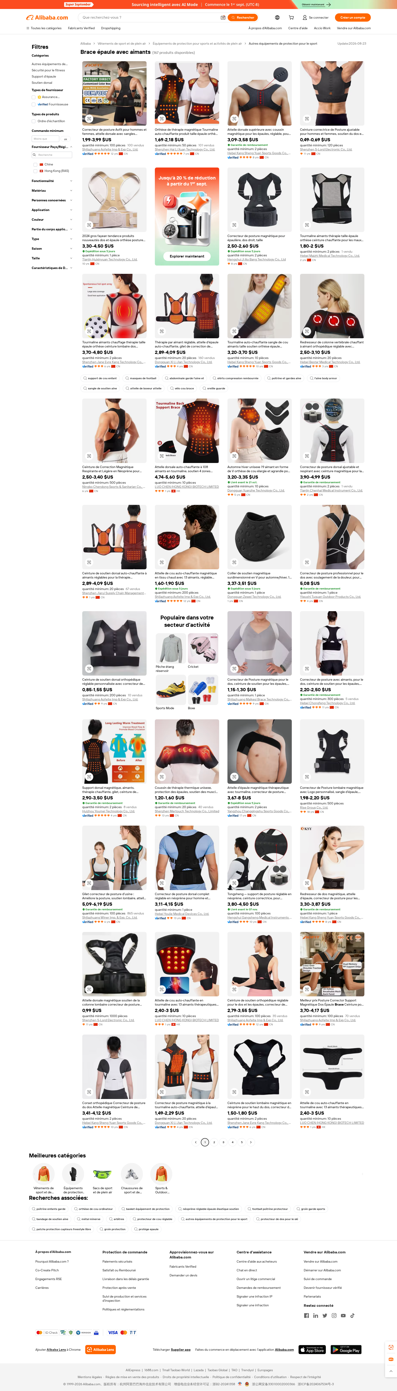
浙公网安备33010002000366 (273, 1384)
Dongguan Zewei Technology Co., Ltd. (254, 597)
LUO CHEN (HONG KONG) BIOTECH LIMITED (187, 487)
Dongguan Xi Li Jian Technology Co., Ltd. (183, 362)
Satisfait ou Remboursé (119, 1270)
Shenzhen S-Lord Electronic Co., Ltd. (326, 149)
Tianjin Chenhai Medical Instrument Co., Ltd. (331, 490)
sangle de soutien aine (102, 388)
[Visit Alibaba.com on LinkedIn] (315, 1315)
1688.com (151, 1370)
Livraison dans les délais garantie (125, 1279)
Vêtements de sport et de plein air (122, 43)
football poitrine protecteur (270, 1209)
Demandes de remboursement (259, 1288)
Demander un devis (183, 1275)
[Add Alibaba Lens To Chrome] (100, 1349)
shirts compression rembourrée (237, 378)
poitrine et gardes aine (286, 378)
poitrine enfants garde (51, 1209)
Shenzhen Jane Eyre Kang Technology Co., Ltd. (114, 362)
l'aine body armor (326, 378)
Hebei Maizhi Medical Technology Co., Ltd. (330, 255)
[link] (391, 1347)
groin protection (114, 1229)
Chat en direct (247, 1270)
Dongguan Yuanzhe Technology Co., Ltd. (256, 490)
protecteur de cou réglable (154, 1219)
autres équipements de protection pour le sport (216, 1219)
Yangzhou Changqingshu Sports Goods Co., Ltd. (259, 811)
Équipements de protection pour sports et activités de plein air (197, 43)
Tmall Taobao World (176, 1370)
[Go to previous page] (196, 1142)
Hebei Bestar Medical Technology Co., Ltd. (330, 362)
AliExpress (133, 1370)
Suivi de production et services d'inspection (124, 1298)
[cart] (292, 18)
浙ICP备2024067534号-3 (316, 1384)
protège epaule (149, 1229)
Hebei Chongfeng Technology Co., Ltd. (327, 703)
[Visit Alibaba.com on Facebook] (306, 1315)
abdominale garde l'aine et (187, 378)
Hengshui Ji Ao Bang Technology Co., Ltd (256, 259)
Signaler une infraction (253, 1305)
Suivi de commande (318, 1279)
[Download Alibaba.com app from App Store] (312, 1349)
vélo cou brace (184, 388)
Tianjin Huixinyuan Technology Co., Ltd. (109, 259)
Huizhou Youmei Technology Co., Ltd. (108, 811)
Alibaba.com (284, 1349)
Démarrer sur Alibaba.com (322, 1270)
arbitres (119, 1219)
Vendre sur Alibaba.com (320, 1261)
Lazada (199, 1370)
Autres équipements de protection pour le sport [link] (283, 43)
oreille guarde (216, 388)
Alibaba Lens (56, 1349)
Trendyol (247, 1370)
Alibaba (85, 43)
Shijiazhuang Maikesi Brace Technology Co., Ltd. (259, 699)
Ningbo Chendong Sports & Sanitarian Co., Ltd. (114, 487)
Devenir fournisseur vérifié (323, 1288)
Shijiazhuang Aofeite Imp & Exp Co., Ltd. (110, 149)
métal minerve (91, 1219)
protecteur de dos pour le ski (279, 1219)
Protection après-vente (119, 1288)
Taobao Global (217, 1370)
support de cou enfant (102, 378)
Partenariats (312, 1296)
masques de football (143, 378)
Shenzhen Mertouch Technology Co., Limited (187, 811)
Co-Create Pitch (47, 1270)
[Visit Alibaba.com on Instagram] (334, 1315)
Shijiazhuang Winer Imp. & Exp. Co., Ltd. (109, 917)
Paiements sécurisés (117, 1261)
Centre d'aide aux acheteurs (257, 1261)
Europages (265, 1370)
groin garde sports (313, 1209)
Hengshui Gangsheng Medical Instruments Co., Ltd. (259, 917)
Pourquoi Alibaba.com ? (52, 1261)
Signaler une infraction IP (254, 1296)
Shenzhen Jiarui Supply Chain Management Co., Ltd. (114, 593)
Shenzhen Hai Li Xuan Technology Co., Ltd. (185, 149)
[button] (223, 17)
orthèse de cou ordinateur (96, 1209)
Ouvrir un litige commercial (256, 1279)
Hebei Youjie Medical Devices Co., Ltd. (182, 914)
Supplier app (181, 1349)
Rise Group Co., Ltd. (314, 807)
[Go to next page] (251, 1142)
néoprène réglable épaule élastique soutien (211, 1209)
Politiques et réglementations (123, 1309)
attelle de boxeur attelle (146, 388)
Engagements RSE (48, 1279)
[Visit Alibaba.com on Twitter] (325, 1315)
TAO (234, 1370)
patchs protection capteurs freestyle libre (64, 1229)
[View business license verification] (240, 1384)
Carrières (42, 1288)
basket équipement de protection (148, 1209)
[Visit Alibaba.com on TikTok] (352, 1315)
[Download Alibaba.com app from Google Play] (346, 1349)
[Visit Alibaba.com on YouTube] (343, 1315)
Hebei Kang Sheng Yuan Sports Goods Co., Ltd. (259, 153)
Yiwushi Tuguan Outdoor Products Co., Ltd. (330, 597)
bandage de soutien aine (52, 1219)
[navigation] (52, 593)
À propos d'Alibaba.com (53, 1252)
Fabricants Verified (183, 1266)
